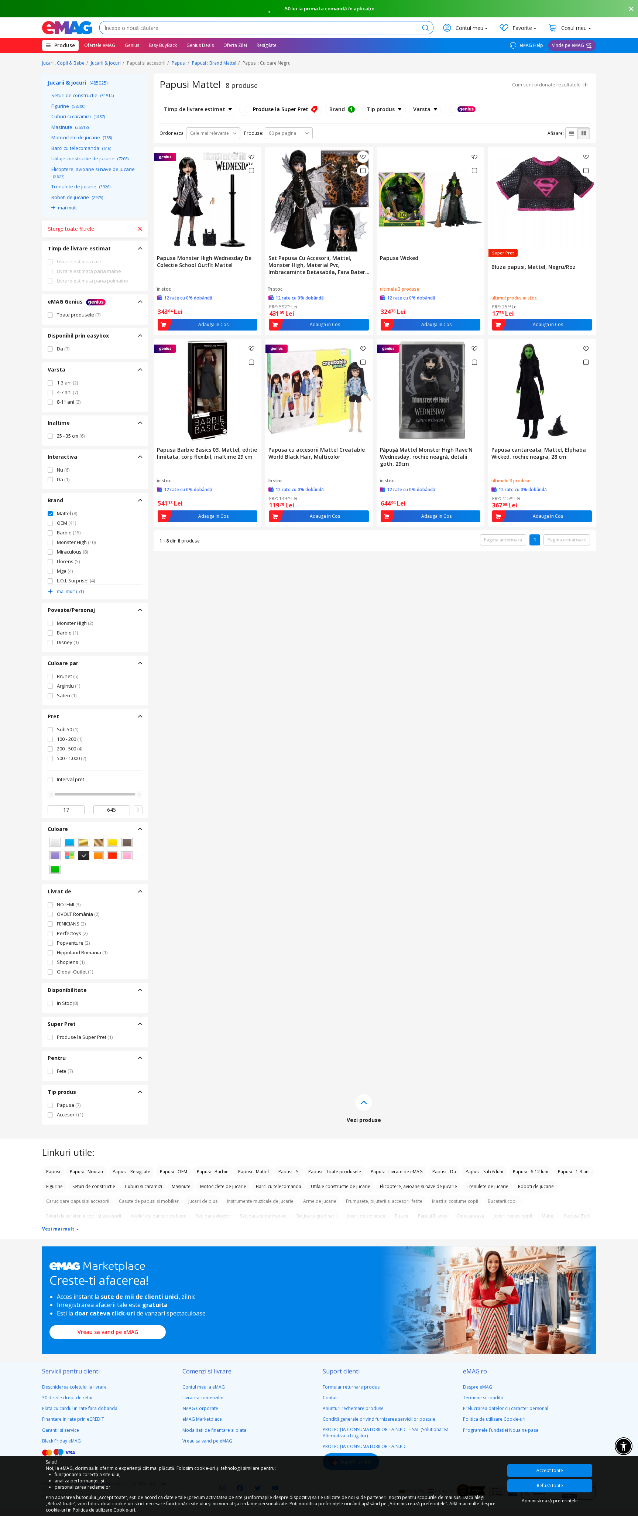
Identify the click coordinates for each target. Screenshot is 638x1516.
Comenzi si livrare (206, 1371)
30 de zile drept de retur (67, 1397)
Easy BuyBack (163, 45)
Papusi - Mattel (253, 1171)
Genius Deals (200, 45)
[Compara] (251, 171)
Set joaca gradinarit (316, 1216)
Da (63, 348)
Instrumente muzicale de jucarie (260, 1201)
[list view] (571, 133)
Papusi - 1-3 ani (574, 1171)
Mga (65, 571)
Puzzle (401, 1216)
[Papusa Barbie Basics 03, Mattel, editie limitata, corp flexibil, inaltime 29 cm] (207, 391)
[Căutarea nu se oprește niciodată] (67, 27)
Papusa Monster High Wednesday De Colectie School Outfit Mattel (204, 261)
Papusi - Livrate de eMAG (397, 1171)
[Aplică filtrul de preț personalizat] (138, 809)
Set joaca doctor (213, 1216)
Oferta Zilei (235, 45)
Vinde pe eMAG (568, 45)
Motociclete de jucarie (81, 137)
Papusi (179, 63)
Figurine (68, 106)
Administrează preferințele (550, 1501)
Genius (132, 45)
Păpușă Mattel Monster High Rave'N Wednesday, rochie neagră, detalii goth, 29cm (426, 456)
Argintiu (68, 685)
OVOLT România (78, 914)
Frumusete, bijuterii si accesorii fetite (384, 1201)
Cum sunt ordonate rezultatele (546, 84)
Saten (66, 695)
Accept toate (549, 1470)
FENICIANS (71, 923)
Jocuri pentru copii (513, 1216)
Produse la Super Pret (85, 1037)
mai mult (67, 207)
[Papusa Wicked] (430, 199)
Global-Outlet (75, 971)
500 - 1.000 (71, 758)
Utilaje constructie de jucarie (89, 158)
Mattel (67, 513)
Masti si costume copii (455, 1201)
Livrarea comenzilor (203, 1397)
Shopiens (71, 962)
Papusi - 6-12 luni (530, 1171)
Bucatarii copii (503, 1201)
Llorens (68, 561)
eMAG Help (530, 45)
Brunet (67, 676)
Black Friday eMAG (61, 1441)
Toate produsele (78, 314)
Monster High (76, 542)
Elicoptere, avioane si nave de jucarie (93, 172)
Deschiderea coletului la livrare (74, 1387)
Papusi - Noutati (86, 1171)
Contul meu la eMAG (203, 1387)
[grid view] (583, 133)
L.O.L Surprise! (76, 580)
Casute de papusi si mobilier (149, 1201)
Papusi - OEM (173, 1171)
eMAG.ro (475, 1371)
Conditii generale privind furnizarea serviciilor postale (379, 1419)
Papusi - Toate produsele (334, 1171)
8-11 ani (68, 401)
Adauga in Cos (213, 324)
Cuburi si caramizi (78, 116)
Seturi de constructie (82, 95)
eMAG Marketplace (202, 1419)
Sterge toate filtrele (71, 228)
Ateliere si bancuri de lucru (158, 1216)
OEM (66, 523)
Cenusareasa (470, 1216)
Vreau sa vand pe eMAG (108, 1331)
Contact (331, 1397)
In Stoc (67, 1003)
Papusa (68, 1105)
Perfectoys (72, 933)
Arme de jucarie (319, 1201)
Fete (65, 1071)
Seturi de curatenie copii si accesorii (83, 1216)
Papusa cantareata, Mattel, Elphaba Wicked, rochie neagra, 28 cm (538, 453)
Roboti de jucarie (77, 197)
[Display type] (462, 109)
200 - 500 (69, 748)
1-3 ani (67, 382)
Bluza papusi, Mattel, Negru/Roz (533, 266)
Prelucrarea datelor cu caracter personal (505, 1408)
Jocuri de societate (366, 1216)
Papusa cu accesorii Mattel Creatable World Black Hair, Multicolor (316, 453)
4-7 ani (67, 392)
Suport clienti (341, 1371)
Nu (63, 469)
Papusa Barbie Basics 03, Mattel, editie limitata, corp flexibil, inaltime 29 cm (207, 453)
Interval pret (70, 779)
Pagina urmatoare (567, 540)
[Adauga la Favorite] (251, 157)
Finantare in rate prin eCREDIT (73, 1419)
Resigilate (267, 45)
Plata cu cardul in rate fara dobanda (79, 1408)
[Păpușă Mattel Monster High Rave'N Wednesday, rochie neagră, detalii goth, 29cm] (430, 391)
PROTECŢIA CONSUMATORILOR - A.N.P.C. (365, 1446)
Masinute (70, 127)
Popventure (73, 943)
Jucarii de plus (202, 1201)
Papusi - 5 (288, 1171)
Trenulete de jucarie (80, 186)
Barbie (68, 532)
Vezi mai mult (58, 1229)
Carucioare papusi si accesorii (77, 1201)
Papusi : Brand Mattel (214, 63)
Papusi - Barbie (213, 1171)
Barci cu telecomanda (81, 148)
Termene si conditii (483, 1397)
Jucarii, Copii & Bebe (63, 63)
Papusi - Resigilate (131, 1171)
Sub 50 (67, 729)
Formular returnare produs (351, 1387)
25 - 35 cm (71, 435)
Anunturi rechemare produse (353, 1408)
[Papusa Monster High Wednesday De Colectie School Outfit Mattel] (207, 199)
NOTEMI (68, 904)
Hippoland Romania (82, 952)
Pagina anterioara (503, 540)
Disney (68, 642)
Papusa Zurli (577, 1216)
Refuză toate (550, 1485)
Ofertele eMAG (99, 45)
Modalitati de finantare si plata (214, 1430)
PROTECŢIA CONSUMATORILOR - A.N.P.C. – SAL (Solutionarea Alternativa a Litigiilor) (386, 1432)
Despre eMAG (477, 1387)
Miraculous (72, 551)
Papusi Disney (432, 1216)
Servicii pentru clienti (71, 1371)
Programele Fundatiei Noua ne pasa (500, 1430)
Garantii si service (60, 1430)
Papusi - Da (444, 1171)
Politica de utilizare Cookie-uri (494, 1419)
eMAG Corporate (200, 1408)
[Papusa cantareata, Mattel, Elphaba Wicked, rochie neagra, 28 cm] (542, 391)
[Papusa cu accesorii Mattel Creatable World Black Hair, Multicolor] (319, 391)
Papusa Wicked (399, 257)
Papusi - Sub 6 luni (484, 1171)
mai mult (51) (70, 591)
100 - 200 (69, 739)
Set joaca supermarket (263, 1216)
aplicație (364, 8)
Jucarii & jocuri (106, 63)
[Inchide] (631, 9)
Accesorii (70, 1114)
